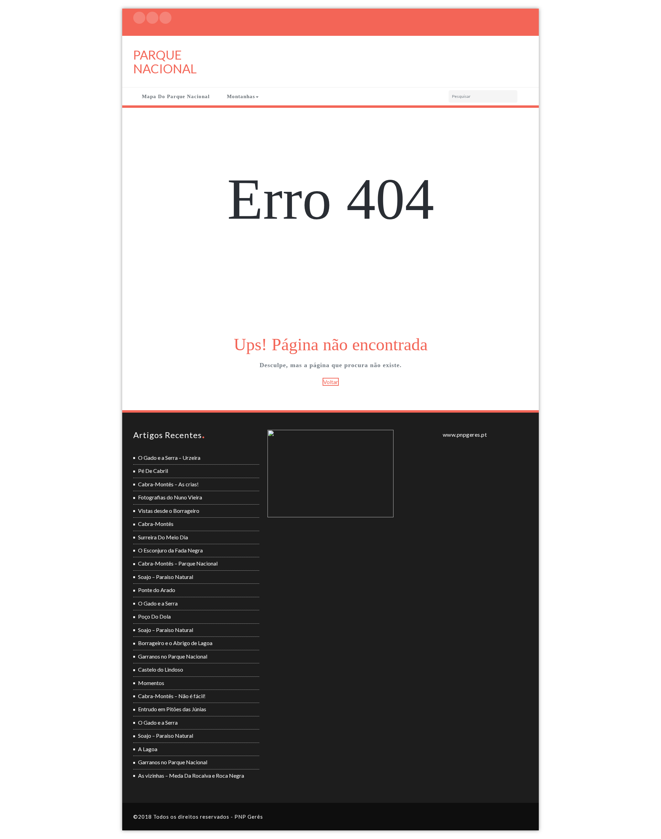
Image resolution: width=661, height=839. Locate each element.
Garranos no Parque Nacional (172, 656)
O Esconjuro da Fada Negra (170, 550)
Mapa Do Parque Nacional (176, 96)
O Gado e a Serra (158, 603)
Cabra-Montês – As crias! (168, 484)
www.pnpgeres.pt (465, 434)
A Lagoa (147, 749)
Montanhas (241, 96)
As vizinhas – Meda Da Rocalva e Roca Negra (191, 775)
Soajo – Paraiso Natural (165, 576)
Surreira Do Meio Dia (163, 537)
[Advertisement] (331, 282)
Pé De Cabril (153, 470)
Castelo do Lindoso (160, 669)
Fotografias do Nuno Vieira (170, 497)
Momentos (151, 683)
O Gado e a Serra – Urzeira (169, 457)
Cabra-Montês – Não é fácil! (172, 696)
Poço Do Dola (154, 616)
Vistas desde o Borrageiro (168, 510)
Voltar (330, 382)
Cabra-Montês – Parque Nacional (178, 563)
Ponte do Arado (156, 590)
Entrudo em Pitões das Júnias (172, 709)
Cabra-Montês (156, 523)
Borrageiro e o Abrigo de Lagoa (175, 643)
